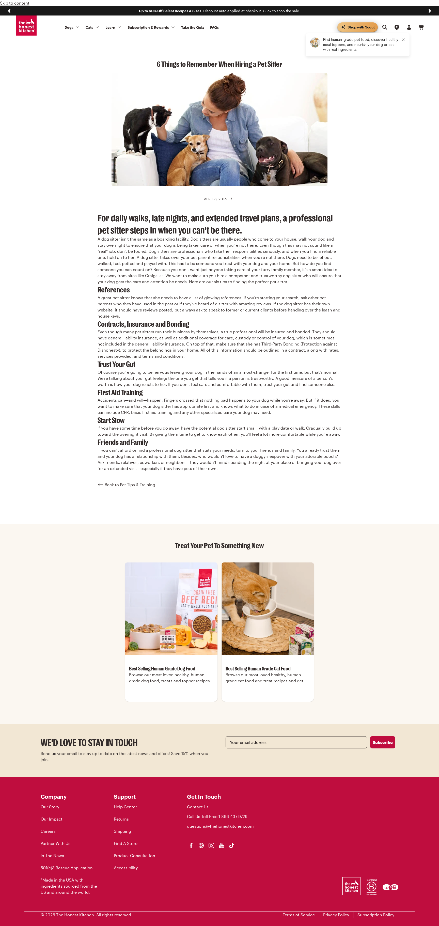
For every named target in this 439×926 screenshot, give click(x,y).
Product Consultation (134, 855)
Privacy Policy (336, 914)
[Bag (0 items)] (421, 27)
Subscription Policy (375, 914)
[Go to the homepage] (26, 25)
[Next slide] (430, 11)
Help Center (125, 806)
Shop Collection (171, 701)
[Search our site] (384, 27)
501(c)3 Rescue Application (67, 867)
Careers (48, 831)
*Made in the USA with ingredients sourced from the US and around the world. (69, 885)
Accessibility (126, 867)
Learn (110, 27)
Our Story (50, 806)
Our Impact (51, 819)
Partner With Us (55, 843)
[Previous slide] (9, 11)
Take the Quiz (192, 27)
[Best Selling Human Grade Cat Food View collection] (268, 608)
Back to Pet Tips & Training (130, 484)
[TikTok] (232, 845)
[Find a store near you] (396, 27)
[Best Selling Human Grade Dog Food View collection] (171, 608)
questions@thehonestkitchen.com (220, 826)
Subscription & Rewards (148, 27)
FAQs (214, 27)
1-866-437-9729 (232, 816)
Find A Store (125, 843)
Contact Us (198, 806)
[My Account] (409, 27)
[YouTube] (221, 845)
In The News (52, 855)
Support (125, 796)
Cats (89, 27)
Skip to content (14, 3)
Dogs (69, 27)
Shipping (122, 831)
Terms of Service (299, 914)
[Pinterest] (201, 845)
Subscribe (383, 742)
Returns (121, 819)
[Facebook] (191, 845)
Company (54, 796)
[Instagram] (211, 845)
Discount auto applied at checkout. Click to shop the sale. (219, 11)
